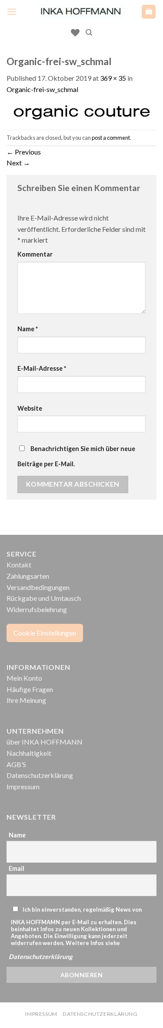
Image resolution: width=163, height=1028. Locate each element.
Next (18, 162)
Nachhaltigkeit (29, 753)
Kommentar (35, 254)
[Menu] (12, 11)
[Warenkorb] (149, 12)
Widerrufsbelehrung (37, 609)
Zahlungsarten (28, 576)
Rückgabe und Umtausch (44, 598)
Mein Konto (24, 678)
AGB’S (16, 764)
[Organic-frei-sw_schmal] (81, 111)
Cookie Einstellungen (44, 633)
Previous (24, 152)
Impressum (23, 786)
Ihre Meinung (26, 700)
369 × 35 (113, 78)
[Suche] (89, 32)
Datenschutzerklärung (40, 775)
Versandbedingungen (38, 587)
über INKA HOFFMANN (45, 742)
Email (16, 868)
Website (29, 408)
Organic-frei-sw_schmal (42, 89)
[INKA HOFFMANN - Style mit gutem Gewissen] (82, 11)
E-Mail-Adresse (41, 368)
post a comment (111, 137)
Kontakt (19, 564)
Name (27, 329)
